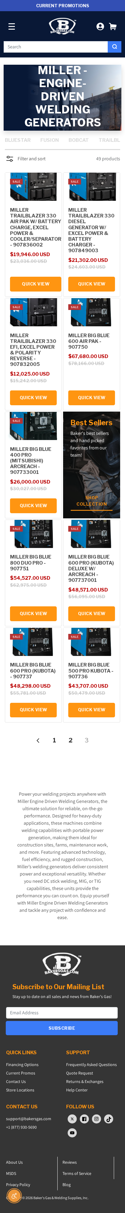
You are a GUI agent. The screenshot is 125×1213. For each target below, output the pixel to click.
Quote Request (79, 1073)
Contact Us (16, 1081)
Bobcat (79, 140)
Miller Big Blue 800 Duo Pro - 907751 (30, 562)
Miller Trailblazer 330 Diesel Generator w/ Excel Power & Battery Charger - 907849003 (91, 230)
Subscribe (62, 1028)
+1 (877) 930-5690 (21, 1127)
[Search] (114, 47)
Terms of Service (76, 1173)
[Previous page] (38, 740)
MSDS (11, 1173)
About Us (14, 1162)
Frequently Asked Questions (91, 1064)
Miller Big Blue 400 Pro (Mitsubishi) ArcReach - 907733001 (30, 460)
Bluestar (18, 140)
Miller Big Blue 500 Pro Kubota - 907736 (90, 670)
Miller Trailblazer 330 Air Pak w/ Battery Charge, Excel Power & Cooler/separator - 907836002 (35, 227)
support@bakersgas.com (28, 1118)
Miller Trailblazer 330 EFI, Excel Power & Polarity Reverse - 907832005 (33, 350)
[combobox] (56, 47)
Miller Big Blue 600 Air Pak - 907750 (89, 341)
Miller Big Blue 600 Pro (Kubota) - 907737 (33, 670)
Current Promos (20, 1073)
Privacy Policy (18, 1184)
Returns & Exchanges (84, 1081)
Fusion (49, 140)
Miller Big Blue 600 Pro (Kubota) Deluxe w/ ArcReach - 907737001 (91, 568)
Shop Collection (91, 501)
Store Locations (20, 1090)
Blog (66, 1184)
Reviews (69, 1162)
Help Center (77, 1090)
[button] (113, 26)
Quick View (35, 283)
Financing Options (22, 1064)
